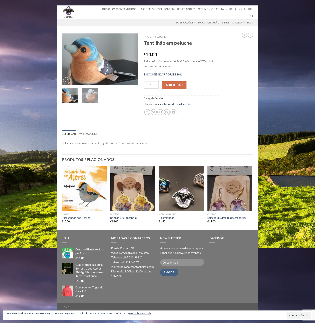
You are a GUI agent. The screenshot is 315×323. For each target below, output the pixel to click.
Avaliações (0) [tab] (88, 133)
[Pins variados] (181, 188)
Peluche (160, 36)
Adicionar (174, 85)
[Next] (132, 59)
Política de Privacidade (140, 313)
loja (250, 22)
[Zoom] (66, 80)
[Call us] (245, 9)
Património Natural (211, 9)
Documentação (208, 22)
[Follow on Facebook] (235, 9)
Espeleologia (166, 9)
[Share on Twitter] (154, 112)
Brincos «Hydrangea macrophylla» (226, 217)
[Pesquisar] (251, 16)
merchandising (183, 104)
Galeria (237, 22)
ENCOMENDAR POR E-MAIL (163, 74)
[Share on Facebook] (147, 112)
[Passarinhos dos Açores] (84, 188)
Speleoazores (185, 9)
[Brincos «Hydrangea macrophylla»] (229, 188)
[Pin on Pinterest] (167, 112)
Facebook (218, 238)
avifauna (158, 104)
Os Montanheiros (124, 9)
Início (106, 9)
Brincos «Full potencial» (123, 217)
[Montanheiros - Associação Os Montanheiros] (78, 12)
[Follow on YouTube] (249, 9)
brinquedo (169, 104)
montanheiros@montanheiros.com (132, 266)
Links (225, 22)
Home (65, 307)
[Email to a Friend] (160, 112)
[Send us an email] (240, 9)
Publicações (184, 22)
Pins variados (166, 217)
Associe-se (148, 9)
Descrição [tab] (69, 133)
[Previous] (68, 59)
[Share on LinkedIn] (173, 112)
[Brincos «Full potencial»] (132, 188)
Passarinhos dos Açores (76, 217)
